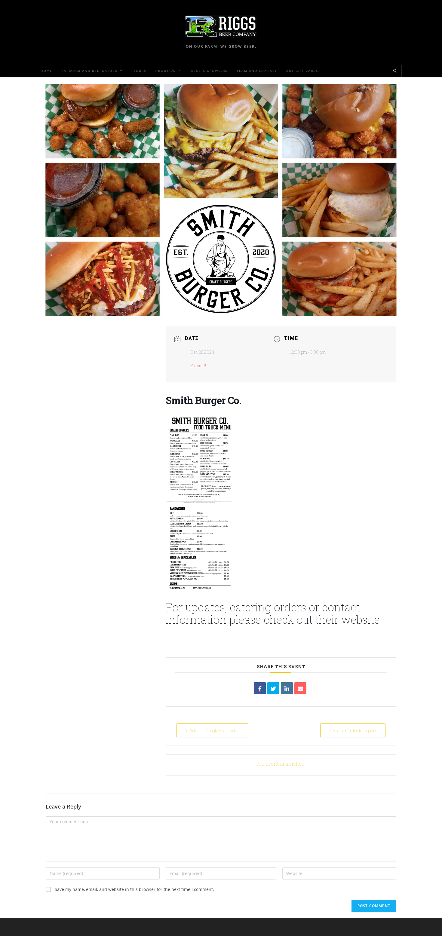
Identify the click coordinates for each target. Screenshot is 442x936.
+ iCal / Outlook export (353, 730)
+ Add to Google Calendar (212, 730)
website (360, 619)
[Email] (300, 688)
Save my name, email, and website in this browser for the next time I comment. (134, 889)
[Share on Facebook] (260, 688)
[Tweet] (273, 688)
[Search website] (395, 71)
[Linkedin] (287, 688)
